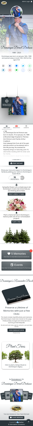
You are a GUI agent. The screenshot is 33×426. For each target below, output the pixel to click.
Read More (16, 159)
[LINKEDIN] (3, 70)
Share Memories (17, 417)
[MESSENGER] (16, 66)
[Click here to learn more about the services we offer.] (16, 408)
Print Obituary (17, 163)
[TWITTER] (23, 66)
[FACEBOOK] (10, 66)
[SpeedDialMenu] (28, 421)
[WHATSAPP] (30, 66)
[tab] (7, 126)
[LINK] (30, 70)
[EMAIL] (10, 70)
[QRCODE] (3, 66)
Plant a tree (16, 222)
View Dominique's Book (16, 330)
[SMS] (16, 70)
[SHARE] (23, 70)
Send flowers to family (16, 194)
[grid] (16, 101)
